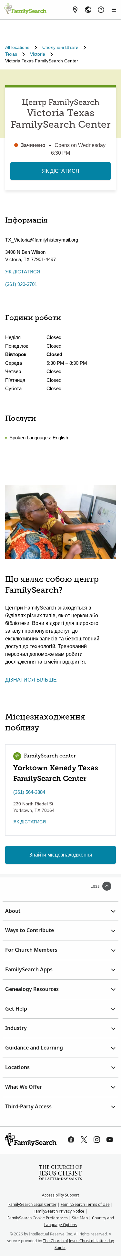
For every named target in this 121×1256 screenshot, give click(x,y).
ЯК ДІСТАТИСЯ (60, 171)
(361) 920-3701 (21, 284)
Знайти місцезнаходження (60, 854)
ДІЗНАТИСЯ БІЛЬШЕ (31, 680)
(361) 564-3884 (29, 792)
